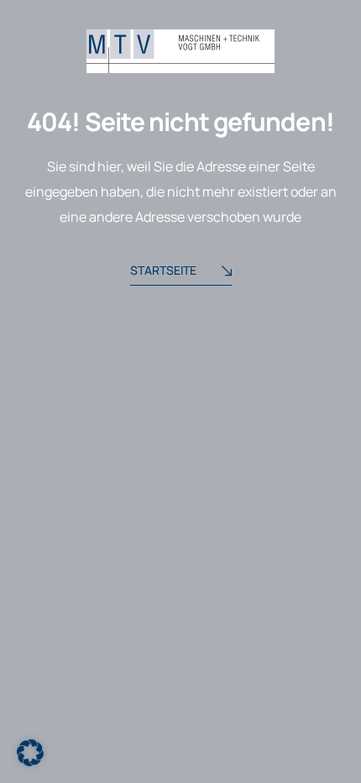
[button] (30, 753)
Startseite (163, 270)
